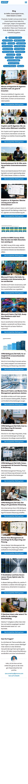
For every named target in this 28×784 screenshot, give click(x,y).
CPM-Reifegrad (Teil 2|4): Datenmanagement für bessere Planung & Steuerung (14, 465)
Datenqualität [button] (10, 54)
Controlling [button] (11, 43)
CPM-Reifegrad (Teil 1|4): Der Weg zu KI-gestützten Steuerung (13, 504)
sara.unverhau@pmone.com (14, 673)
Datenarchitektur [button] (7, 49)
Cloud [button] (4, 43)
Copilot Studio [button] (21, 43)
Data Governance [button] (7, 46)
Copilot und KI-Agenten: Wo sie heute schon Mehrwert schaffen (13, 127)
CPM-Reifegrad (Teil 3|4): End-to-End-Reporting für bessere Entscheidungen (14, 428)
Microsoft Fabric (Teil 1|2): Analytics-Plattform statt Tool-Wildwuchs (14, 316)
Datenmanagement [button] (8, 52)
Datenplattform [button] (20, 52)
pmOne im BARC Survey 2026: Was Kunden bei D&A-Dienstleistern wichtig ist (13, 240)
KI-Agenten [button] (19, 57)
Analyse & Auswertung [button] (15, 37)
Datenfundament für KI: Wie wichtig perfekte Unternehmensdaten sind (14, 165)
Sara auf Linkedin (14, 676)
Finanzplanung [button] (9, 57)
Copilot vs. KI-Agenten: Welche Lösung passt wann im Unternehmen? (13, 202)
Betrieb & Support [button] (19, 40)
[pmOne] (5, 2)
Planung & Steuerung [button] (9, 66)
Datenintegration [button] (19, 49)
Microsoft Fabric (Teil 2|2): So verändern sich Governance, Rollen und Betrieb (13, 279)
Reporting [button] (20, 66)
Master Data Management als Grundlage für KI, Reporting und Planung (13, 540)
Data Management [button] (20, 46)
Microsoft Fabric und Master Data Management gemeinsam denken (14, 392)
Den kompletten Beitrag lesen (14, 104)
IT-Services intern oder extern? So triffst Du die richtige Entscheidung (14, 616)
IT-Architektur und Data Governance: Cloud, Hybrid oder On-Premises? (13, 577)
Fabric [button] (18, 54)
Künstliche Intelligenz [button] (13, 60)
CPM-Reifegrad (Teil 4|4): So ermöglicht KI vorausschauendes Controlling (13, 356)
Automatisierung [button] (7, 40)
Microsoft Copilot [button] (14, 63)
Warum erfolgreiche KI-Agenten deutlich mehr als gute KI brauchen (13, 89)
